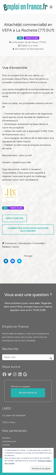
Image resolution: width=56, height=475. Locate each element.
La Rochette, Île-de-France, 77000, (29, 42)
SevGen (6, 437)
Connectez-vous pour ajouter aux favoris (28, 229)
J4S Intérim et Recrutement (29, 49)
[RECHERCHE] (50, 357)
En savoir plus (28, 392)
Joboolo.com (9, 441)
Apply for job (14, 218)
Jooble (6, 444)
